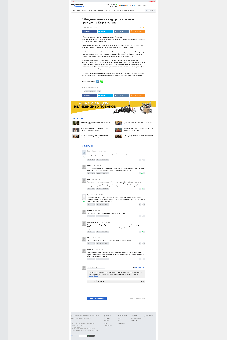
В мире (106, 327)
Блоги (119, 318)
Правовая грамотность (137, 318)
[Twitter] (128, 5)
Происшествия (122, 10)
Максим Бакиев (90, 91)
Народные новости (122, 315)
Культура (107, 10)
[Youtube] (130, 5)
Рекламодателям (151, 1)
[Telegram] (134, 5)
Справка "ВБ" (134, 320)
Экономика (92, 10)
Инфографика (121, 323)
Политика (84, 10)
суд (99, 91)
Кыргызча (74, 1)
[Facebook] (124, 5)
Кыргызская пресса (123, 316)
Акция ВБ (131, 10)
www (95, 27)
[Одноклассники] (126, 5)
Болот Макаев (91, 151)
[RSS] (120, 5)
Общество (100, 10)
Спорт (114, 10)
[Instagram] (132, 5)
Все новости (76, 10)
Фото (119, 320)
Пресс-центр (147, 316)
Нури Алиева (91, 195)
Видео (119, 322)
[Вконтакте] (122, 5)
